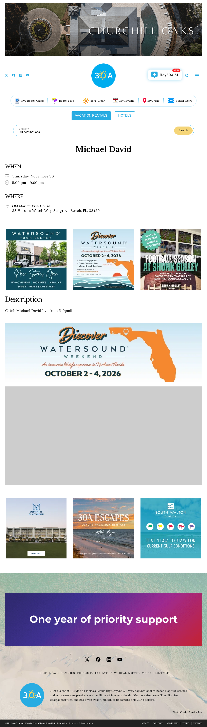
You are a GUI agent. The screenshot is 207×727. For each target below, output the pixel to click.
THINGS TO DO (88, 673)
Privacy (197, 723)
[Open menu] (197, 76)
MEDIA (146, 673)
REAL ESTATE (129, 673)
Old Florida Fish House (31, 206)
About (145, 723)
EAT (105, 673)
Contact (161, 673)
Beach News (184, 100)
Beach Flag (66, 100)
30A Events (126, 100)
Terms (185, 723)
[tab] (91, 115)
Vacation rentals (91, 115)
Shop (42, 673)
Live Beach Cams (32, 100)
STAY (113, 673)
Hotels (124, 115)
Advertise (172, 723)
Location (24, 129)
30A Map (153, 100)
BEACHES (67, 673)
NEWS (53, 673)
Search (183, 130)
